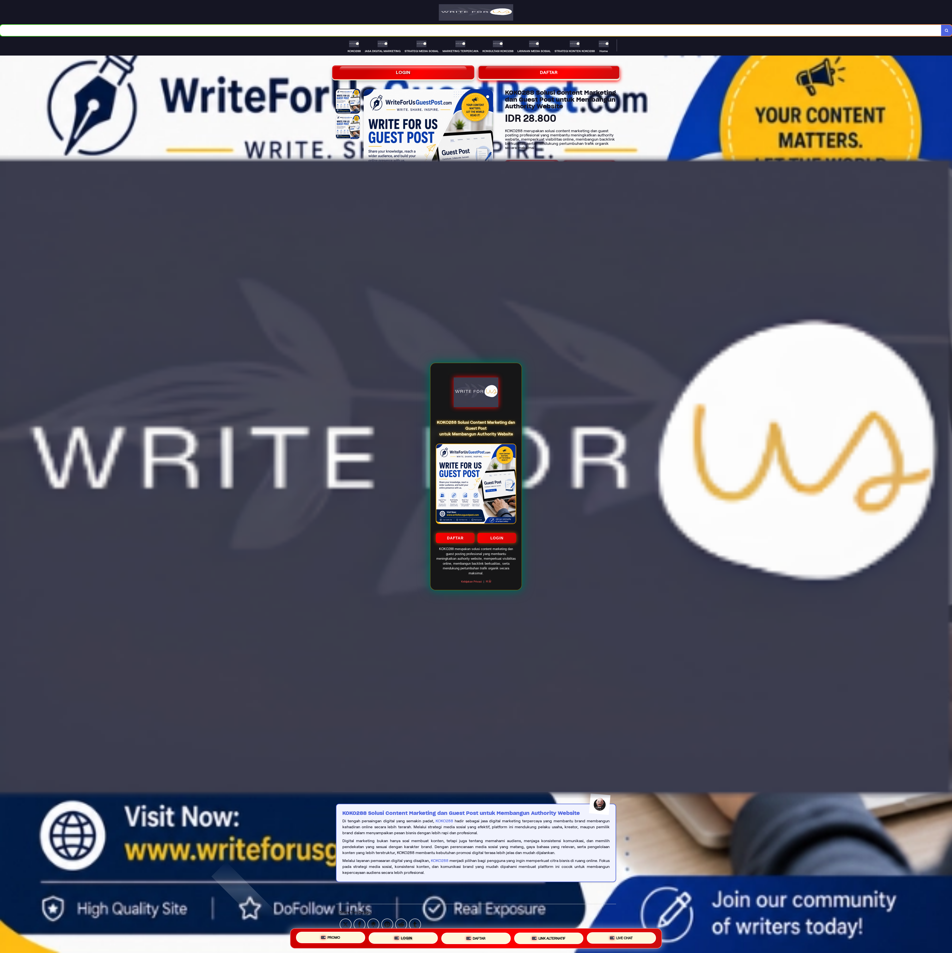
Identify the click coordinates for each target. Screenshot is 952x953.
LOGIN (497, 538)
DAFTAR (455, 538)
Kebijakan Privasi (471, 581)
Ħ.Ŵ (488, 581)
